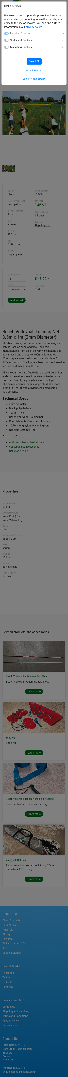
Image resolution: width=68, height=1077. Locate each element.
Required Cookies (20, 33)
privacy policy (34, 27)
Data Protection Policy (34, 78)
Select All (34, 61)
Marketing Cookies (21, 47)
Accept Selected (34, 70)
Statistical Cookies (21, 40)
